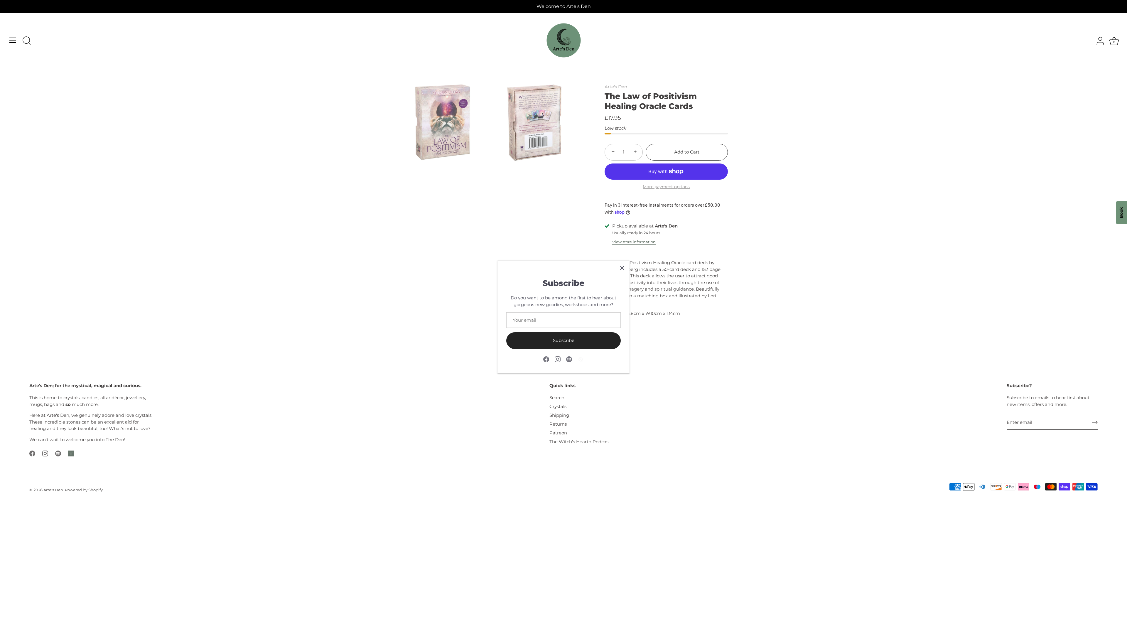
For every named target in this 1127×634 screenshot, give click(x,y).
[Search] (26, 41)
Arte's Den (616, 87)
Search (556, 397)
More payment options (666, 186)
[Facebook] (546, 359)
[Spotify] (569, 359)
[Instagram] (558, 359)
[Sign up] (1095, 422)
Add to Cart (686, 152)
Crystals (557, 406)
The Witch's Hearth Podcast (579, 441)
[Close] (622, 268)
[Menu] (12, 40)
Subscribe (563, 340)
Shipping (559, 415)
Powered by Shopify (84, 490)
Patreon (558, 433)
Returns (558, 424)
